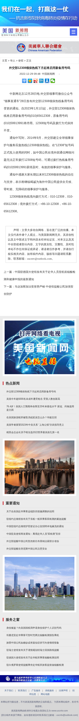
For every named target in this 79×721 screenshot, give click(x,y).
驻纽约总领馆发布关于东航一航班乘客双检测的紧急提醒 (36, 519)
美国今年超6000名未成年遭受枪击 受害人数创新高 (33, 398)
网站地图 (45, 694)
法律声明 (63, 690)
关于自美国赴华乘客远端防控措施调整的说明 (30, 511)
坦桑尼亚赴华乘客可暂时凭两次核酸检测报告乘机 (32, 635)
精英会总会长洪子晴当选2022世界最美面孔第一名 (32, 432)
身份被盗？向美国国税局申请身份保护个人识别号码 (33, 627)
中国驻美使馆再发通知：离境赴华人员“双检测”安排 (33, 533)
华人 (12, 60)
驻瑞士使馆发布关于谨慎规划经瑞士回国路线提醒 (32, 650)
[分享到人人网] (47, 81)
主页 (4, 60)
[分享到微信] (53, 81)
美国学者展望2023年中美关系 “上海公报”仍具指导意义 (35, 424)
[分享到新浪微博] (35, 81)
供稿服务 (49, 690)
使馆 (20, 60)
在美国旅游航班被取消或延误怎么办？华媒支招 (31, 417)
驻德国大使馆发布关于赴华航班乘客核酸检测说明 (32, 657)
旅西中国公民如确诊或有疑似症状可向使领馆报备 (32, 642)
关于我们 (8, 690)
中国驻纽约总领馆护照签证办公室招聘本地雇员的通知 (35, 526)
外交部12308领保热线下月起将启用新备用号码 (31, 391)
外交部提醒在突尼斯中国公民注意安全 (26, 548)
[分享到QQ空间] (30, 81)
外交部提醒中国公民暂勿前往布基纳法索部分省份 (32, 541)
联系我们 (22, 690)
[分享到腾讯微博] (41, 81)
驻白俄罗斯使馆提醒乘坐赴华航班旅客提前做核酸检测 (35, 665)
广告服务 (36, 690)
